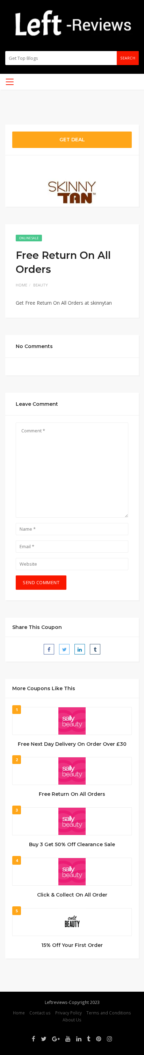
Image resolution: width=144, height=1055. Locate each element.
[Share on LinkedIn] (79, 649)
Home (21, 285)
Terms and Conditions (108, 1012)
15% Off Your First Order (72, 945)
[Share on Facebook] (49, 649)
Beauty (40, 285)
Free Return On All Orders (72, 794)
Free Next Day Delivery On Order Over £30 (72, 744)
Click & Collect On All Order (72, 895)
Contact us (40, 1012)
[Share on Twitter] (64, 649)
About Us (72, 1019)
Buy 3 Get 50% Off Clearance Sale (72, 844)
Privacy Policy (68, 1012)
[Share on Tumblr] (95, 649)
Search (127, 58)
